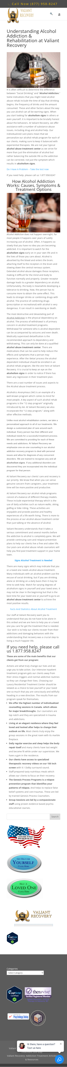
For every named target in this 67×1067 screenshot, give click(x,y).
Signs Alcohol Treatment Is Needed (33, 560)
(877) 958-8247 (43, 4)
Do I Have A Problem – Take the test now (28, 169)
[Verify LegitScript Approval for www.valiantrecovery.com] (12, 943)
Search (55, 816)
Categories (12, 968)
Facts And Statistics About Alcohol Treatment (33, 609)
